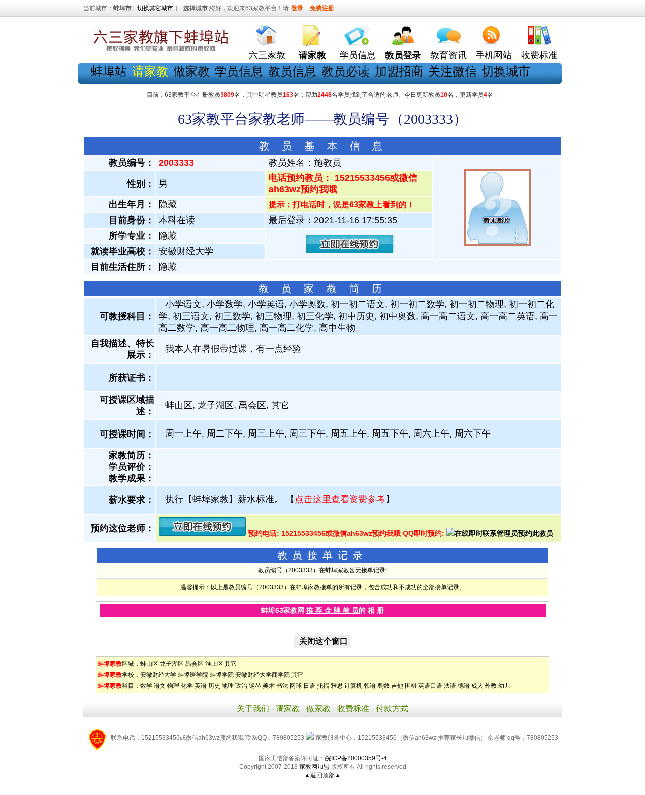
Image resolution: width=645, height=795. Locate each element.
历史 (214, 685)
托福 (323, 685)
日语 (309, 685)
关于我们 (253, 708)
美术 (269, 685)
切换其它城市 (155, 8)
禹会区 (194, 663)
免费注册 (322, 8)
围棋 (411, 685)
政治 (241, 685)
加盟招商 (399, 71)
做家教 (191, 71)
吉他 (397, 685)
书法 (282, 685)
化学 (187, 685)
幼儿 (504, 685)
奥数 (383, 685)
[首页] (267, 33)
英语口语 (430, 685)
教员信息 (292, 71)
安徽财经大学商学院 (262, 674)
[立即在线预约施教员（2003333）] (350, 251)
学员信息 (358, 55)
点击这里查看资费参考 (340, 499)
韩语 (370, 685)
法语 (450, 685)
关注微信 (452, 71)
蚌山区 (149, 663)
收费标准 (539, 55)
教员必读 (345, 71)
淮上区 (214, 663)
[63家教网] (158, 51)
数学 (146, 685)
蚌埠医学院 (193, 674)
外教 (491, 685)
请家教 (288, 708)
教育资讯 (448, 55)
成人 (477, 685)
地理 (228, 685)
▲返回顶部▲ (322, 775)
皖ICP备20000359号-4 (356, 758)
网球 (296, 685)
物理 (173, 685)
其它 (231, 663)
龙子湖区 (172, 663)
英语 (201, 685)
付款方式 (392, 708)
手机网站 (494, 55)
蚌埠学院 (222, 674)
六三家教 (267, 55)
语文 (160, 685)
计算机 (353, 685)
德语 (464, 685)
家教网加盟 (314, 766)
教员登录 (403, 55)
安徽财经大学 (158, 674)
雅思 (337, 685)
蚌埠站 (109, 71)
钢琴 (255, 685)
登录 (297, 8)
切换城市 (506, 71)
